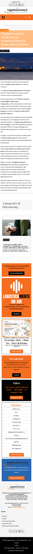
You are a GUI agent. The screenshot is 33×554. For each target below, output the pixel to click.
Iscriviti (16, 375)
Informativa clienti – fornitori (12, 548)
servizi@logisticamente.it (18, 507)
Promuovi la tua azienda (8, 521)
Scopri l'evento (16, 351)
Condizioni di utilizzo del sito (16, 551)
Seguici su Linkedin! (16, 478)
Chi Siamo (4, 516)
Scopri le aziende (16, 455)
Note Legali (25, 548)
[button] (25, 17)
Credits (16, 545)
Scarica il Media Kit (16, 273)
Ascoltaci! (16, 314)
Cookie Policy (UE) (6, 523)
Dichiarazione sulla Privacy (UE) (10, 526)
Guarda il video (16, 397)
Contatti (4, 519)
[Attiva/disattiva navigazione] (29, 17)
